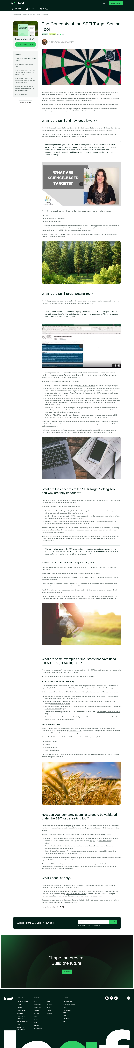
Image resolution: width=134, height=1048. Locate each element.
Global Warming (67, 1001)
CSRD (19, 1004)
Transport (49, 1013)
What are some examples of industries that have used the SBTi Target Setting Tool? (25, 80)
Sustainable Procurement (21, 1028)
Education (36, 1013)
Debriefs (19, 1007)
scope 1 (92, 841)
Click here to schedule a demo (76, 894)
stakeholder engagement (77, 228)
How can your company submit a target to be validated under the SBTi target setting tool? (24, 88)
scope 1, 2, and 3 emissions (86, 385)
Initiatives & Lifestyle (69, 1004)
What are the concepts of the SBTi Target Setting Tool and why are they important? (25, 72)
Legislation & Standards (20, 1017)
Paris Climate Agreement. (79, 136)
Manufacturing (38, 1028)
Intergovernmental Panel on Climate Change (66, 375)
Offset (19, 1024)
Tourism (49, 1010)
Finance (36, 1019)
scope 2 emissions (105, 841)
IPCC (64, 1007)
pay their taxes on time (74, 730)
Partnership (66, 1018)
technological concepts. (68, 502)
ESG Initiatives (21, 1010)
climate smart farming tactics (60, 703)
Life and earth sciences (67, 1011)
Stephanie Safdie (59, 43)
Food (35, 1022)
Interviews (20, 1013)
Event (35, 1016)
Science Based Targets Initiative (71, 98)
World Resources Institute (53, 221)
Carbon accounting (22, 1001)
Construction (37, 1007)
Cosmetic (36, 1010)
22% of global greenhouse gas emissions (82, 688)
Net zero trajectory (22, 1021)
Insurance (36, 1025)
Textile (48, 1007)
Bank (35, 1001)
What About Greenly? (21, 94)
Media (48, 1001)
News (64, 1015)
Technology (50, 1004)
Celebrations (37, 1004)
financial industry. (72, 672)
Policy (64, 1021)
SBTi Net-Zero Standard (53, 709)
